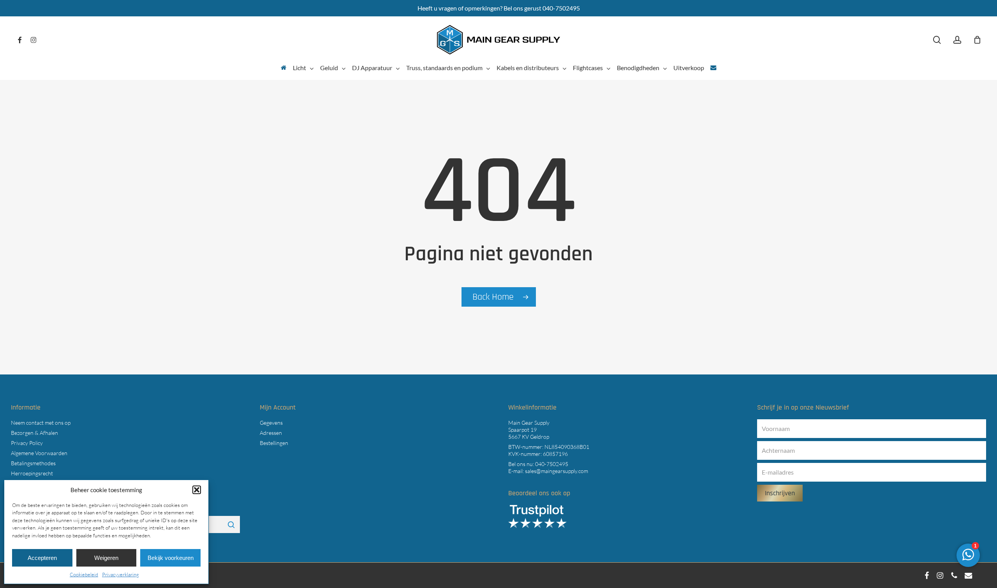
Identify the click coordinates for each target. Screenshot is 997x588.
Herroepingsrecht (32, 473)
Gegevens (271, 422)
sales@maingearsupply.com (556, 471)
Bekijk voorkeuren (171, 557)
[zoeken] (937, 40)
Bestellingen (274, 443)
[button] (197, 490)
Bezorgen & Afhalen (34, 432)
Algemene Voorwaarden (39, 453)
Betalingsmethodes (33, 463)
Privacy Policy (27, 443)
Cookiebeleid (84, 574)
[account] (957, 40)
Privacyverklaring (120, 574)
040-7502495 (551, 464)
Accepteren (42, 557)
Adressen (271, 432)
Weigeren (106, 557)
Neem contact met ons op (40, 422)
